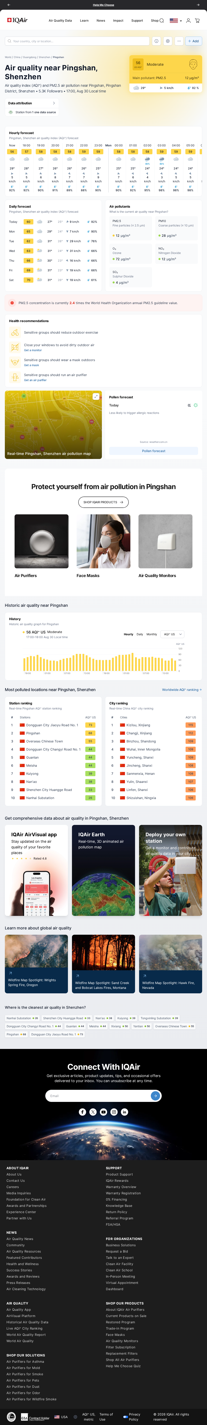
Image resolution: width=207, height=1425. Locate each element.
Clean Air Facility (119, 1264)
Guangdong (29, 57)
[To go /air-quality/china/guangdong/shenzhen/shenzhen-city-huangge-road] (54, 790)
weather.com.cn (158, 441)
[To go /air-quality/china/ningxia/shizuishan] (154, 798)
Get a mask (31, 365)
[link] (161, 20)
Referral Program (119, 1218)
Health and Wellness (22, 1264)
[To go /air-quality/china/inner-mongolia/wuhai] (154, 749)
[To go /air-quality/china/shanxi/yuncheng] (154, 757)
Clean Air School (119, 1270)
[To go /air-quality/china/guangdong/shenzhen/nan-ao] (54, 782)
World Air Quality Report (26, 1335)
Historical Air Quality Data (27, 1322)
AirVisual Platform (20, 1316)
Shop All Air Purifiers (122, 1360)
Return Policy (116, 1212)
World (8, 57)
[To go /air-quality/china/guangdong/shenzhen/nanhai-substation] (54, 798)
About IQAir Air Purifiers (125, 1310)
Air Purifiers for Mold (23, 1368)
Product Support (119, 1174)
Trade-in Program (120, 1328)
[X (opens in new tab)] (93, 1112)
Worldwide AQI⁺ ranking (180, 690)
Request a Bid (117, 1251)
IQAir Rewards (117, 1181)
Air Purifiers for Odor (23, 1393)
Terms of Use (106, 1416)
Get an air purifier (35, 380)
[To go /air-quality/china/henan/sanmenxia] (154, 774)
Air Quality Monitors (122, 1341)
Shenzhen (44, 57)
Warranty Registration (123, 1193)
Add (195, 41)
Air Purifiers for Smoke (24, 1374)
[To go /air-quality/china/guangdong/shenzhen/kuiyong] (54, 774)
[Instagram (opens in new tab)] (114, 1112)
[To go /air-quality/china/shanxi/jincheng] (154, 765)
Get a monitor (32, 350)
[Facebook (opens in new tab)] (82, 1112)
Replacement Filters (122, 1353)
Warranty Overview (121, 1187)
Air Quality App (18, 1310)
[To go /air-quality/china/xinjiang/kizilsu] (154, 725)
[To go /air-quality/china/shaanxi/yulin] (154, 782)
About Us (13, 1174)
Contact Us (15, 1181)
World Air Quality (20, 1341)
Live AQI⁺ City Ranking (24, 1328)
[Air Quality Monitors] (165, 541)
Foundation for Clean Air (26, 1199)
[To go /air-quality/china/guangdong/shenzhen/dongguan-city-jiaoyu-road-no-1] (54, 725)
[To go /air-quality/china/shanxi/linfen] (154, 790)
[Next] (198, 5)
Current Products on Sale (126, 1316)
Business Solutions (121, 1245)
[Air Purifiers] (42, 541)
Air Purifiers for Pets (22, 1380)
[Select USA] (176, 20)
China (17, 57)
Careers (12, 1187)
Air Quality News (19, 1239)
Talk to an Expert (120, 1258)
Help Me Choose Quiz (123, 1366)
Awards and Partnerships (26, 1206)
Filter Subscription (120, 1347)
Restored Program (120, 1322)
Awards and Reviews (22, 1276)
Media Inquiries (18, 1193)
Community (15, 1245)
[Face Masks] (104, 541)
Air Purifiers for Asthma (25, 1361)
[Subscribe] (155, 1095)
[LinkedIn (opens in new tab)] (124, 1112)
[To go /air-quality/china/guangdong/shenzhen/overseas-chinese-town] (54, 741)
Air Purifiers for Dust (23, 1387)
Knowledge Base (119, 1206)
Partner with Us (19, 1218)
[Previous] (8, 5)
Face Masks (115, 1335)
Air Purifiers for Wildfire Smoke (31, 1399)
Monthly (152, 634)
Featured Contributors (24, 1258)
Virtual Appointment (122, 1283)
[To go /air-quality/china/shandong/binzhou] (154, 741)
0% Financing (116, 1199)
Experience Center (21, 1212)
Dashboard (115, 1289)
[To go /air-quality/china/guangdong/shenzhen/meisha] (54, 765)
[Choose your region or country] (176, 20)
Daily (140, 634)
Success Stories (19, 1270)
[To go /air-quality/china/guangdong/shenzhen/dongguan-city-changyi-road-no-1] (54, 749)
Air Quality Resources (23, 1251)
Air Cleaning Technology (26, 1289)
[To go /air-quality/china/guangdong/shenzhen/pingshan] (54, 733)
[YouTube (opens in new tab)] (103, 1112)
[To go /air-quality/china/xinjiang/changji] (154, 733)
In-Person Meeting (120, 1276)
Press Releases (18, 1283)
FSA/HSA (113, 1224)
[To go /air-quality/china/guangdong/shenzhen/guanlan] (54, 757)
